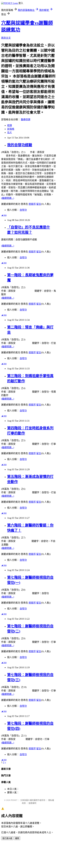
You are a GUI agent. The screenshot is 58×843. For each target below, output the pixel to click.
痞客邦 (32, 204)
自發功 (23, 210)
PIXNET (14, 800)
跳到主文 (6, 38)
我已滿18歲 (7, 838)
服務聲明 (32, 803)
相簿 (9, 125)
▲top (4, 215)
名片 (9, 132)
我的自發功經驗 (19, 145)
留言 (38, 204)
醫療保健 (25, 119)
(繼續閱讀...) (7, 198)
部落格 (10, 129)
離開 (17, 838)
